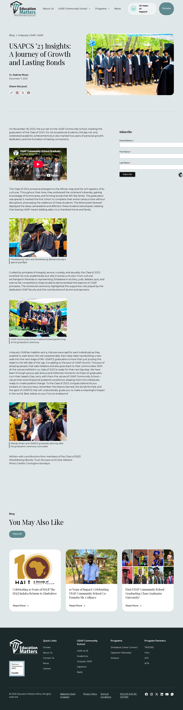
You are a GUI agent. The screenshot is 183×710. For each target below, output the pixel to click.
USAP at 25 (82, 651)
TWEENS (149, 647)
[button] (74, 9)
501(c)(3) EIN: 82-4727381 (128, 695)
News (117, 8)
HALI (147, 652)
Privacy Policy (90, 694)
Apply (79, 672)
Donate (166, 8)
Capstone (81, 666)
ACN (147, 663)
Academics (82, 656)
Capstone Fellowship (121, 652)
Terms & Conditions (106, 695)
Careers (47, 668)
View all (17, 534)
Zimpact (115, 658)
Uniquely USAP (84, 661)
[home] (23, 9)
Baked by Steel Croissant (67, 695)
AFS (147, 658)
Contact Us (48, 658)
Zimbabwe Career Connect (124, 647)
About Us (48, 8)
